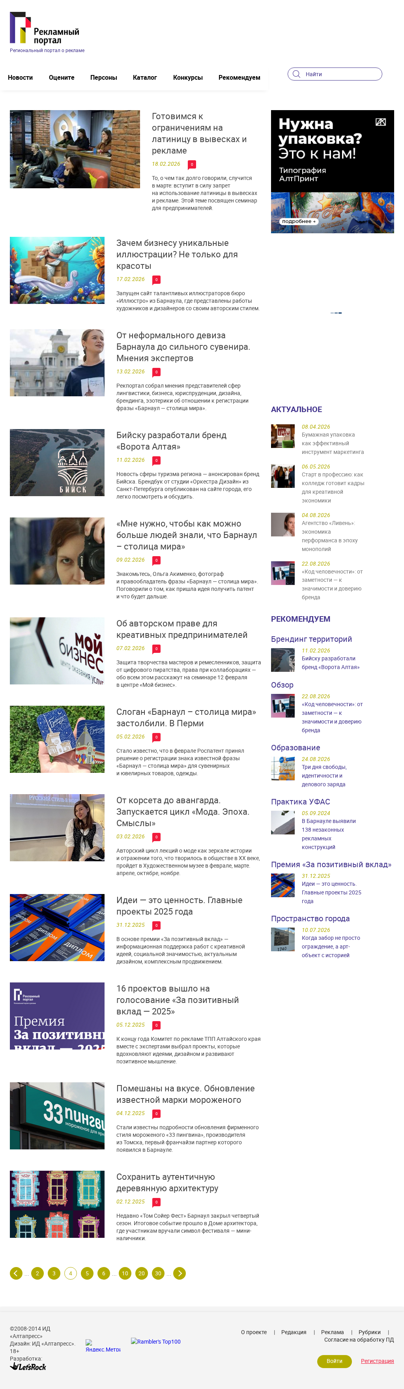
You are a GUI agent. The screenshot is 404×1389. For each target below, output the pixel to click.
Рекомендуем (239, 77)
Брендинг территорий (311, 639)
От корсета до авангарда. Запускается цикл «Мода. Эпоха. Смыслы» (183, 811)
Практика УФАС (300, 801)
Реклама (332, 1332)
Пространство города (310, 918)
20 (141, 1273)
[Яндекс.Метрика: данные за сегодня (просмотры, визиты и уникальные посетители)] (103, 1345)
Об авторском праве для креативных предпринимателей (182, 628)
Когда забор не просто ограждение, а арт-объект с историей (331, 946)
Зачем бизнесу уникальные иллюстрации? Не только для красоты (177, 254)
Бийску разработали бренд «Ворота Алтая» (171, 440)
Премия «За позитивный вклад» (331, 864)
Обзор (282, 684)
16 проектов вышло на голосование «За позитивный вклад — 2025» (177, 999)
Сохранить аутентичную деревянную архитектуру (167, 1182)
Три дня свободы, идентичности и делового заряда (324, 775)
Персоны (103, 77)
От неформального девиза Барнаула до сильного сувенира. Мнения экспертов (183, 346)
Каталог (145, 77)
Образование (295, 747)
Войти (334, 1361)
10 (125, 1273)
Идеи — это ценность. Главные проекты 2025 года (179, 905)
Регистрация (377, 1361)
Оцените (62, 77)
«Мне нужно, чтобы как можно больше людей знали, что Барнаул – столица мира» (186, 534)
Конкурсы (188, 77)
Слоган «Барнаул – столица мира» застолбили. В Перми (186, 717)
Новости (20, 77)
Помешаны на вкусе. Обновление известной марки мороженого (185, 1093)
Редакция (294, 1332)
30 (158, 1273)
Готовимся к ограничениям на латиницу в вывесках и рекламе (199, 133)
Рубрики (370, 1332)
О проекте (254, 1332)
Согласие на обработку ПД (359, 1339)
